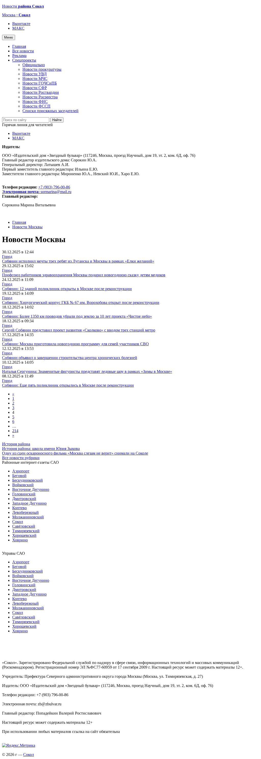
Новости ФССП (36, 106)
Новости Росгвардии (40, 92)
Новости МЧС (34, 78)
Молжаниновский (28, 517)
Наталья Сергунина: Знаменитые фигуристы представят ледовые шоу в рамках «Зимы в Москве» (87, 371)
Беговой (19, 475)
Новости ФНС (35, 101)
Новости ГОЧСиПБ (39, 83)
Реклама (19, 55)
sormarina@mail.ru (56, 191)
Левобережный (25, 512)
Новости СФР (34, 88)
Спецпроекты (24, 60)
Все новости (23, 51)
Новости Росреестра (40, 97)
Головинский (23, 494)
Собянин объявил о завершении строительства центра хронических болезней (69, 357)
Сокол (17, 521)
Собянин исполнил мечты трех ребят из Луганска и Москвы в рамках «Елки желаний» (78, 261)
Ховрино (20, 540)
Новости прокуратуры (41, 69)
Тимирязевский (26, 531)
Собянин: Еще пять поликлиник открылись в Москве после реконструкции (68, 385)
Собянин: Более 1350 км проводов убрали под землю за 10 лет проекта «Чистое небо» (77, 316)
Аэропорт (20, 471)
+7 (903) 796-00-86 (36, 189)
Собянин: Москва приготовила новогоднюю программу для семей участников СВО (75, 344)
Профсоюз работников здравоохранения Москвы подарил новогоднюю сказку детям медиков (83, 275)
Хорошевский (24, 535)
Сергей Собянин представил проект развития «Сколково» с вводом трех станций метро (78, 330)
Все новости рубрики (21, 458)
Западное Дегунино (29, 503)
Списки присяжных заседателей (50, 111)
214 (15, 431)
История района (16, 444)
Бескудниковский (27, 480)
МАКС (18, 28)
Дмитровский (24, 498)
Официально (33, 65)
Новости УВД (34, 74)
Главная (19, 46)
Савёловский (23, 526)
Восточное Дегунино (30, 489)
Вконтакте (21, 23)
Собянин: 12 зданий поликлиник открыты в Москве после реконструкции (67, 289)
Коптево (19, 508)
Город (7, 256)
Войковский (23, 485)
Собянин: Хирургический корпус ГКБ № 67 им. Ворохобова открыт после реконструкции (80, 302)
